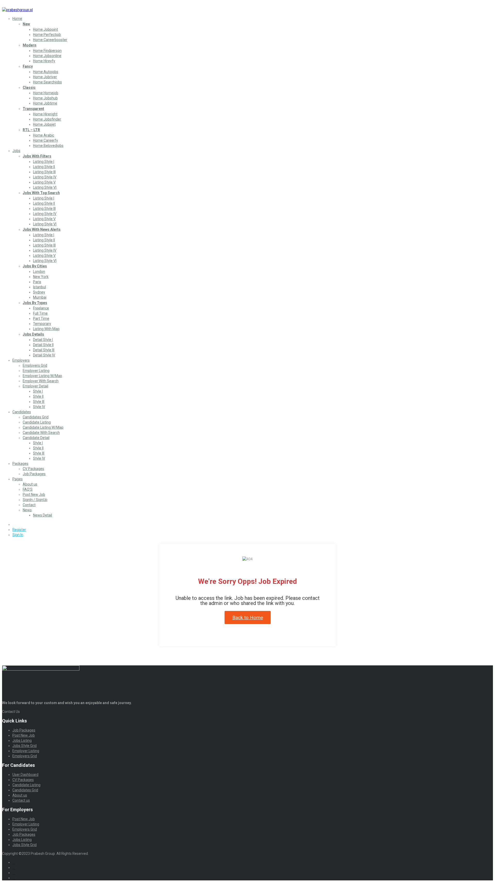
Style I (38, 391)
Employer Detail (35, 386)
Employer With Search (41, 381)
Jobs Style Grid (24, 746)
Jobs (16, 151)
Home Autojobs (45, 72)
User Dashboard (25, 774)
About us (30, 484)
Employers (21, 360)
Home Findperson (47, 51)
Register (19, 530)
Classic (29, 87)
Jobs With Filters (37, 156)
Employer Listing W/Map (42, 376)
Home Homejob (45, 93)
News (27, 510)
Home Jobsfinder (47, 119)
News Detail (42, 515)
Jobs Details (33, 334)
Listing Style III (44, 172)
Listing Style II (44, 167)
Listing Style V (44, 182)
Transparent (33, 109)
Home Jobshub (45, 98)
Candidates (21, 412)
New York (40, 277)
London (39, 271)
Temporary (42, 324)
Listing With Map (46, 329)
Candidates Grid (35, 417)
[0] (14, 524)
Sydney (39, 292)
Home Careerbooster (50, 40)
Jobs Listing (22, 740)
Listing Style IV (44, 177)
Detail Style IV (44, 355)
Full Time (40, 313)
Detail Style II (43, 345)
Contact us (21, 800)
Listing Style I (43, 162)
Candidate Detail (36, 438)
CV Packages (33, 469)
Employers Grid (35, 365)
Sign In (17, 535)
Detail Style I (43, 340)
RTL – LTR (31, 130)
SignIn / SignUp (35, 500)
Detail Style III (43, 350)
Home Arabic (43, 135)
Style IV (39, 407)
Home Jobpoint (45, 29)
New (26, 24)
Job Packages (34, 474)
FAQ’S (27, 489)
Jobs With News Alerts (42, 229)
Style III (38, 402)
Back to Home (247, 617)
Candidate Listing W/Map (43, 427)
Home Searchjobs (47, 82)
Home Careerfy (45, 140)
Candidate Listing (37, 422)
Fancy (28, 66)
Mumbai (39, 297)
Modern (29, 45)
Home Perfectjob (47, 35)
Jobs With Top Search (41, 193)
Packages (20, 463)
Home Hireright (45, 114)
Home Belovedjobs (48, 146)
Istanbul (39, 287)
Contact (29, 505)
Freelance (41, 308)
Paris (37, 282)
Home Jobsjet (44, 124)
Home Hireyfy (44, 61)
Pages (17, 479)
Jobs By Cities (35, 266)
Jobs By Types (35, 303)
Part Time (41, 318)
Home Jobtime (45, 103)
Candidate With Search (41, 433)
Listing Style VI (44, 187)
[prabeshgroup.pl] (17, 10)
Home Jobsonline (47, 56)
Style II (38, 396)
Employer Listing (36, 371)
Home (17, 19)
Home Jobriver (45, 77)
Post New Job (34, 494)
